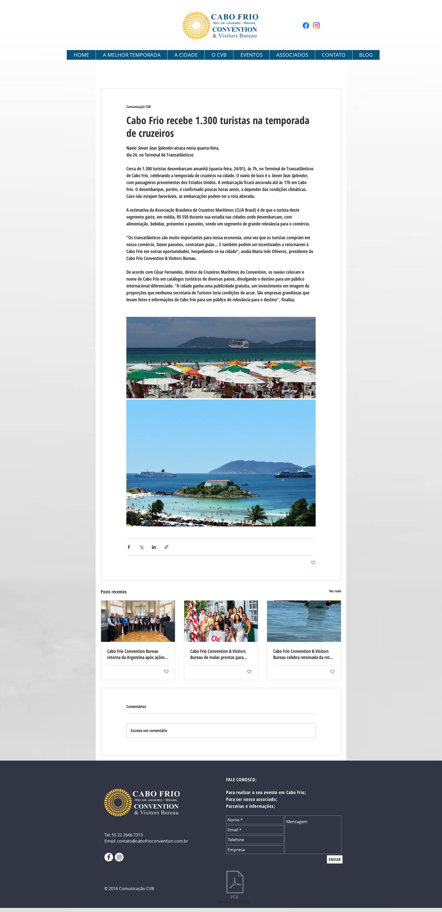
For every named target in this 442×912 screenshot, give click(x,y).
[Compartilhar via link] (166, 547)
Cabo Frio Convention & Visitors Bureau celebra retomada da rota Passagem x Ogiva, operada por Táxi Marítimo (302, 654)
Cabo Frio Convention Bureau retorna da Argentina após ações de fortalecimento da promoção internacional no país (136, 654)
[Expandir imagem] (221, 357)
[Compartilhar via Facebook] (128, 547)
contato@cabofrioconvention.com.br (152, 841)
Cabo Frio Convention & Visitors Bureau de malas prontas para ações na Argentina (218, 654)
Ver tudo (335, 591)
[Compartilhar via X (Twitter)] (141, 547)
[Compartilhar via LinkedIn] (153, 547)
